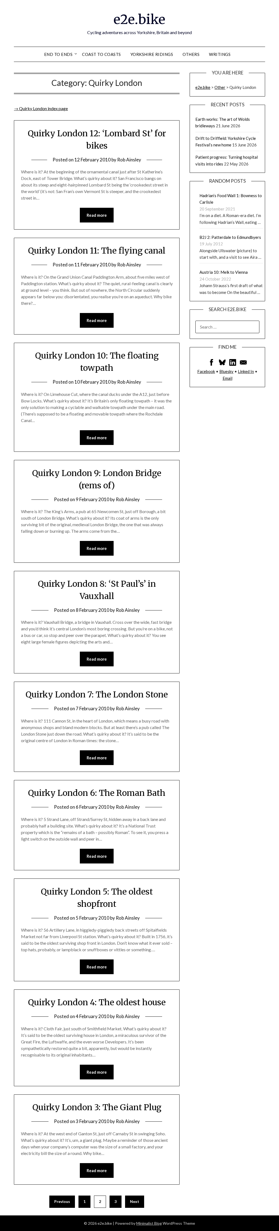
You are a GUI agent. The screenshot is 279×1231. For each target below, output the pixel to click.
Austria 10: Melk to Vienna (223, 272)
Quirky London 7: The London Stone (97, 694)
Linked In (246, 371)
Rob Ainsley (129, 159)
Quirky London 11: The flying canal (96, 250)
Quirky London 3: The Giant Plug (96, 1107)
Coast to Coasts (101, 54)
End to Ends (58, 54)
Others (191, 54)
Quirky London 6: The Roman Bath (96, 793)
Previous (62, 1201)
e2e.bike (139, 19)
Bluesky (226, 371)
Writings (220, 54)
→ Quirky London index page (41, 108)
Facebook (206, 371)
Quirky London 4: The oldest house (97, 1002)
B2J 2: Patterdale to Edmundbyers (230, 237)
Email (227, 378)
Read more (97, 215)
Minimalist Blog (149, 1223)
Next (134, 1201)
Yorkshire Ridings (152, 54)
